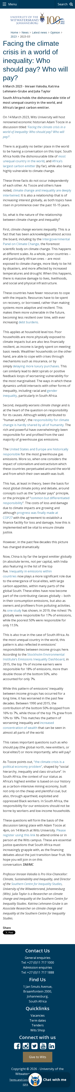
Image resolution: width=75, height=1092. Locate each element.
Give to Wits (37, 1057)
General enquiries (37, 958)
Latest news (39, 32)
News (25, 32)
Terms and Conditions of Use (26, 1079)
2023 (14, 36)
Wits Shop (37, 1030)
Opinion (55, 32)
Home (14, 32)
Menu (12, 4)
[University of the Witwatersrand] (37, 19)
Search (63, 4)
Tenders (38, 1025)
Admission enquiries (37, 967)
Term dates (37, 1020)
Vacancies (38, 1015)
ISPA (25, 1084)
